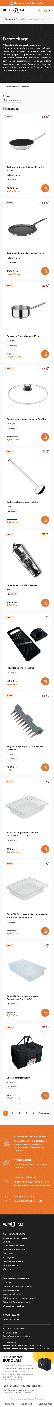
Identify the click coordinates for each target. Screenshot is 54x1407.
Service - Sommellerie (13, 1261)
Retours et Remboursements (16, 1302)
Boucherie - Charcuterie (14, 1250)
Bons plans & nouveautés (15, 1238)
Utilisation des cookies (13, 1306)
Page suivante (45, 1113)
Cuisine (6, 1242)
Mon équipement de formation (29, 3)
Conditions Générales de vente (17, 1287)
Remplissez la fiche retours (28, 1201)
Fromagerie (8, 1258)
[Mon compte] (39, 10)
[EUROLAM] (16, 10)
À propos (7, 1283)
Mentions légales (11, 1290)
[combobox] (12, 100)
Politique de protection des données (20, 1298)
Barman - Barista (11, 1265)
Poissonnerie (9, 1254)
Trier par (6, 96)
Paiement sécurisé (12, 1294)
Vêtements (8, 1269)
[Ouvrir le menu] (6, 10)
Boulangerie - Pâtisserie (14, 1246)
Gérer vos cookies (11, 1319)
